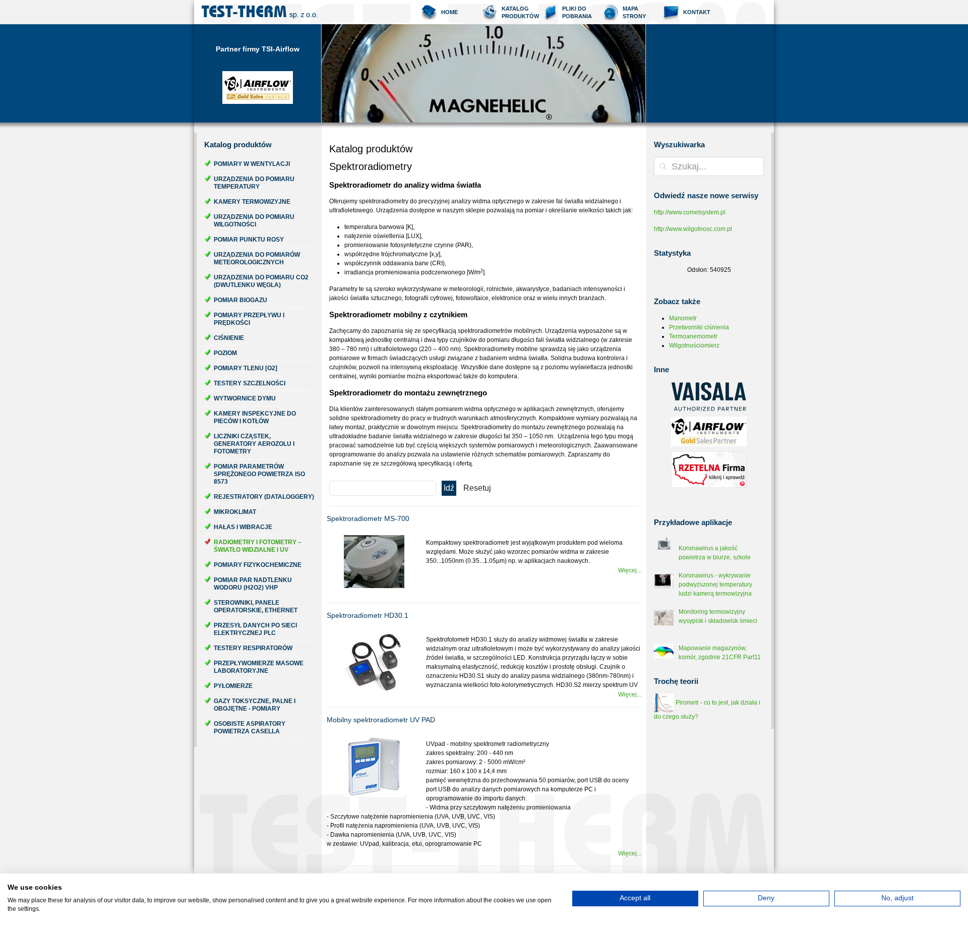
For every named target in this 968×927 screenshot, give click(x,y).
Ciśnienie (229, 337)
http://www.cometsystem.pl (689, 212)
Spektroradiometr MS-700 (368, 518)
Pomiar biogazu (240, 300)
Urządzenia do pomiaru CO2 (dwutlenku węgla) (261, 281)
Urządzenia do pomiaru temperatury (254, 183)
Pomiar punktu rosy (249, 239)
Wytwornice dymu (245, 398)
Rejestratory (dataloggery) (264, 496)
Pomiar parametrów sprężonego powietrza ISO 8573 (259, 474)
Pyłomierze (233, 685)
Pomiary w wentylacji (252, 163)
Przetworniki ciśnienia (699, 327)
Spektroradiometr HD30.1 (367, 615)
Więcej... (629, 570)
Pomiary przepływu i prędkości (249, 319)
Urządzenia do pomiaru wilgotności (254, 220)
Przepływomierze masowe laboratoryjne (259, 667)
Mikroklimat (235, 511)
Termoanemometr (693, 336)
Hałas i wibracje (243, 527)
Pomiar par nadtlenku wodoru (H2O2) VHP (253, 583)
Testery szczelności (249, 383)
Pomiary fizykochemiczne (257, 564)
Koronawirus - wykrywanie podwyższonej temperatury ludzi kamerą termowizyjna (715, 584)
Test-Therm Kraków (259, 12)
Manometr (683, 318)
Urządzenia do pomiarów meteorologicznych (257, 258)
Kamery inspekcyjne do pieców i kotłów (255, 417)
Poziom (225, 353)
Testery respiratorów (253, 648)
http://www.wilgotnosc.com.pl (693, 229)
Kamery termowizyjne (252, 201)
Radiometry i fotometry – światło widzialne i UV (257, 546)
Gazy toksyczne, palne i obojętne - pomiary (254, 705)
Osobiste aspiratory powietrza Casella (249, 727)
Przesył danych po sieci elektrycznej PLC (255, 629)
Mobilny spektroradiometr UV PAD (381, 720)
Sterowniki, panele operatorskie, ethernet (255, 606)
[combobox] (709, 166)
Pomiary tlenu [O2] (245, 368)
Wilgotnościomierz (694, 345)
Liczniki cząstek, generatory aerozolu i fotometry (254, 444)
